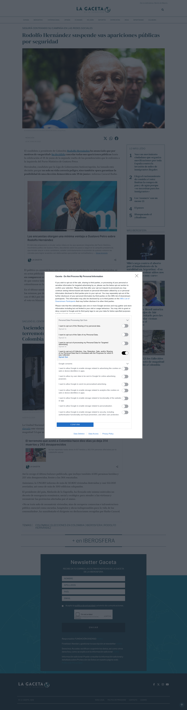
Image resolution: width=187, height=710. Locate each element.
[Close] (137, 276)
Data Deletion (79, 434)
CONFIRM (75, 425)
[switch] (125, 326)
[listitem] (93, 320)
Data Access (93, 434)
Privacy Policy (107, 434)
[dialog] (93, 355)
